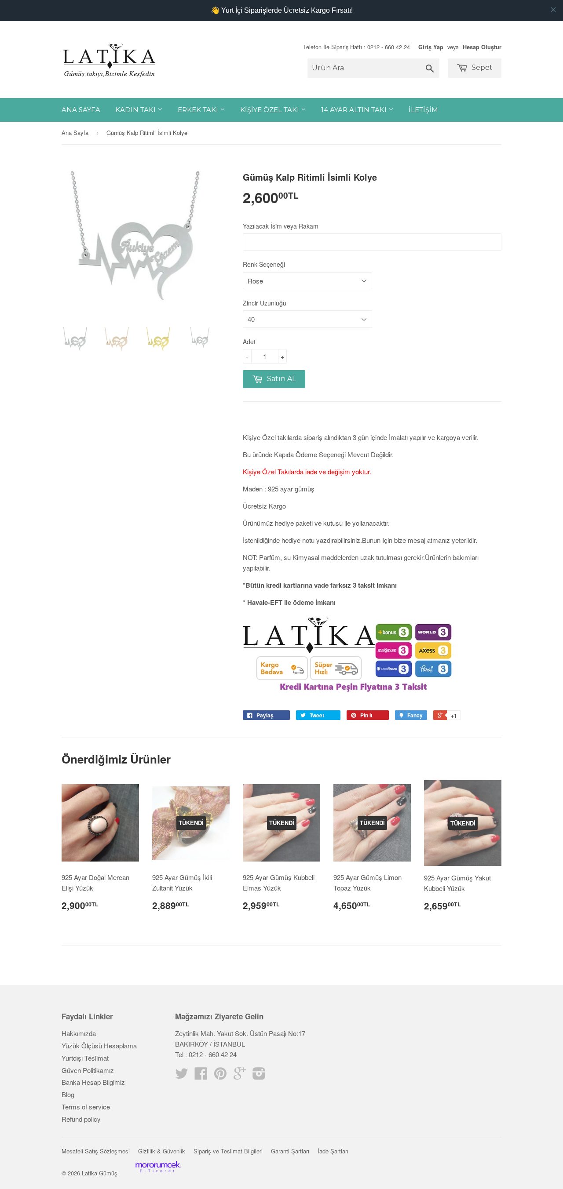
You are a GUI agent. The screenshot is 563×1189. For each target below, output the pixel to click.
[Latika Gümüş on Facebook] (201, 1075)
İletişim (423, 109)
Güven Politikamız (88, 1070)
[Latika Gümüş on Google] (239, 1075)
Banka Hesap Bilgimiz (93, 1082)
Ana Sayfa (81, 109)
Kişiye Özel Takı (270, 109)
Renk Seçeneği (264, 264)
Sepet (481, 67)
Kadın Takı (136, 109)
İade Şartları (333, 1151)
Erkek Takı (199, 109)
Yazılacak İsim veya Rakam (280, 226)
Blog (68, 1094)
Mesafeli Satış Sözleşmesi (96, 1151)
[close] (553, 10)
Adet (249, 341)
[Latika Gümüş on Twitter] (181, 1075)
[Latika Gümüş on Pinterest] (220, 1075)
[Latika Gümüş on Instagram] (259, 1075)
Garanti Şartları (290, 1151)
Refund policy (81, 1119)
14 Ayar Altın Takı (354, 109)
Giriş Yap (430, 47)
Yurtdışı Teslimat (85, 1057)
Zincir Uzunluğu (264, 302)
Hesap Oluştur (482, 47)
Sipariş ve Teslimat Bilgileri (228, 1151)
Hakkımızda (79, 1033)
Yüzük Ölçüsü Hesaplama (99, 1045)
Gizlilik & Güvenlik (161, 1151)
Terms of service (86, 1106)
